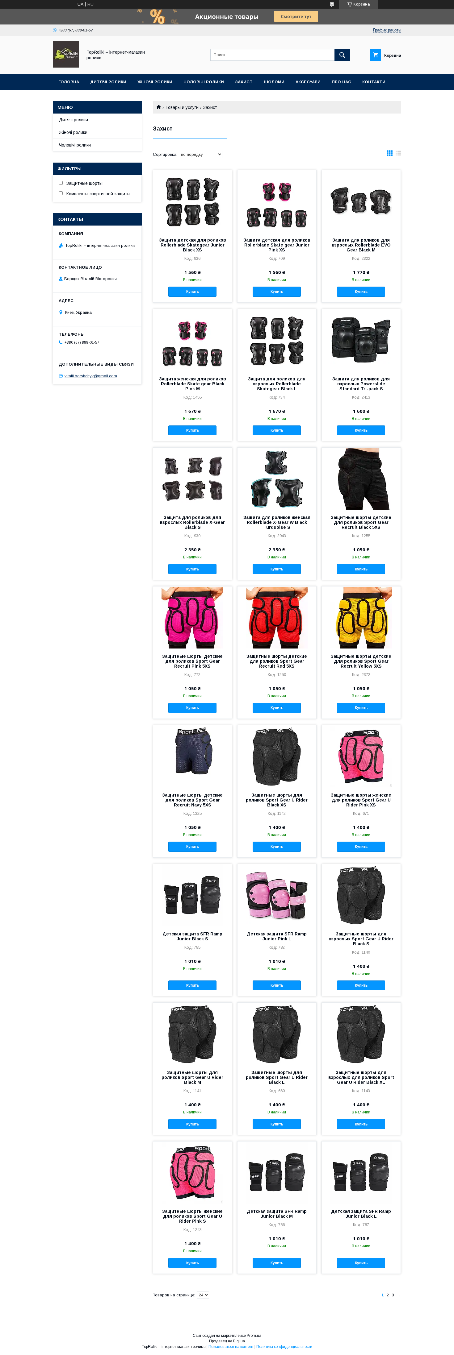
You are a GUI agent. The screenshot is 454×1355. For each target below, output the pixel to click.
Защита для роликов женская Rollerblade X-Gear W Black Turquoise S (276, 522)
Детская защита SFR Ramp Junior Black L (361, 1214)
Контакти (373, 82)
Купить (192, 291)
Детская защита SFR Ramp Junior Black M (277, 1214)
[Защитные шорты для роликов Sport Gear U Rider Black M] (192, 1033)
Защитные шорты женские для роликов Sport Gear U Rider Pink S (192, 1216)
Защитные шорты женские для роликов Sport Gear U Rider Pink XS (361, 800)
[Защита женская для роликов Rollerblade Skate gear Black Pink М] (192, 340)
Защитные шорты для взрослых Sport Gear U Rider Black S (361, 938)
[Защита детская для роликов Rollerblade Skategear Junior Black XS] (192, 201)
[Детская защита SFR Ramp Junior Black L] (361, 1172)
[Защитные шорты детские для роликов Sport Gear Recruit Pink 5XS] (192, 617)
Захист (244, 82)
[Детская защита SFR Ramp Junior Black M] (277, 1172)
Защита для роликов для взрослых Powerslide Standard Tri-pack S (361, 383)
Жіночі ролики (154, 82)
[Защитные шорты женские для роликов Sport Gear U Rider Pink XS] (361, 756)
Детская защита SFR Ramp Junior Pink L (277, 936)
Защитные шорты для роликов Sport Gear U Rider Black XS (277, 800)
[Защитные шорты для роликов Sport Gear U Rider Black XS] (277, 756)
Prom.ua (254, 1335)
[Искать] (342, 55)
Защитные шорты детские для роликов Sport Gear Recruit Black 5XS (361, 522)
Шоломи (274, 82)
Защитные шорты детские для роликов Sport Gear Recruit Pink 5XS (192, 661)
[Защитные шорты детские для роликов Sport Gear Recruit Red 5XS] (277, 617)
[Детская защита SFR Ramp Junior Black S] (192, 895)
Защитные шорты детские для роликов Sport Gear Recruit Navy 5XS (192, 800)
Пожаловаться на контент (231, 1347)
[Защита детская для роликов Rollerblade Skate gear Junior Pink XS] (277, 201)
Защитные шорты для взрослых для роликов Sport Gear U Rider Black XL (361, 1077)
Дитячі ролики (108, 82)
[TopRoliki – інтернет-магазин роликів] (66, 66)
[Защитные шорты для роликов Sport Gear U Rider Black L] (277, 1033)
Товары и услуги (182, 107)
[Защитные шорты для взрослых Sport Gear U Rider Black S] (361, 895)
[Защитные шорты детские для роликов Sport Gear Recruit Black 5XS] (361, 478)
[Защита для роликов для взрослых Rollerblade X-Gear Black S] (192, 478)
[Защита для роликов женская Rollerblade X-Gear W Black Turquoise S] (277, 478)
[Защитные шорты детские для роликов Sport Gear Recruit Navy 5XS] (192, 756)
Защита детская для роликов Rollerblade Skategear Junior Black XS (192, 245)
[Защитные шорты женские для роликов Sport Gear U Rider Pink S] (192, 1172)
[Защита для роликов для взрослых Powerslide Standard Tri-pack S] (361, 340)
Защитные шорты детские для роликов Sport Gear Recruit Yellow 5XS (361, 661)
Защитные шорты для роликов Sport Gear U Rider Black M (192, 1077)
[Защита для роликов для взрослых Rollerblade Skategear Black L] (277, 340)
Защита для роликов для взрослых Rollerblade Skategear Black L (276, 383)
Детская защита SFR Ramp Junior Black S (192, 936)
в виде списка (398, 154)
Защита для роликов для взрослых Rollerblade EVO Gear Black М (361, 245)
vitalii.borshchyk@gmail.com (91, 376)
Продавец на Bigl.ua (227, 1341)
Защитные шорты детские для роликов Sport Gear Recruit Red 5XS (276, 661)
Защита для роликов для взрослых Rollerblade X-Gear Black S (192, 522)
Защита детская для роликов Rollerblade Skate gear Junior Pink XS (276, 245)
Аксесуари (308, 82)
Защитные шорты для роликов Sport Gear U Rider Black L (277, 1077)
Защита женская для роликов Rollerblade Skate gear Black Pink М (192, 383)
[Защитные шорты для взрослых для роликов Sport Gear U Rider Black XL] (361, 1033)
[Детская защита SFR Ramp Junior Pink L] (277, 895)
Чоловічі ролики (203, 82)
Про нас (341, 82)
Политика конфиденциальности (284, 1347)
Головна (68, 82)
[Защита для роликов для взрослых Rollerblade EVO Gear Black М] (361, 201)
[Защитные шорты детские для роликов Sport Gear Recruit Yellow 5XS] (361, 617)
